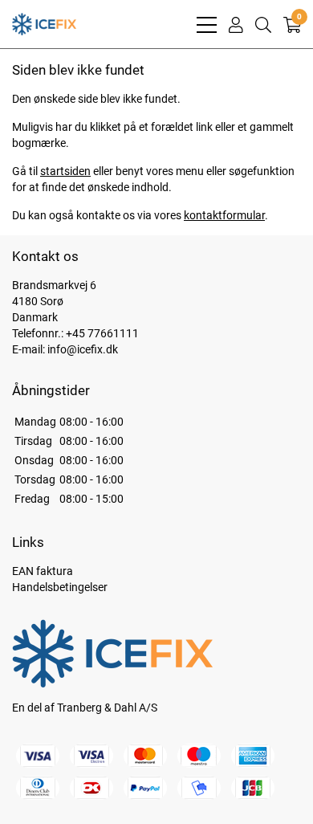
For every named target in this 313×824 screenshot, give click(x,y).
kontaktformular (224, 215)
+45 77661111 (102, 333)
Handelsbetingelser (60, 587)
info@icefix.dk (82, 349)
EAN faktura (42, 571)
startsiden (65, 171)
